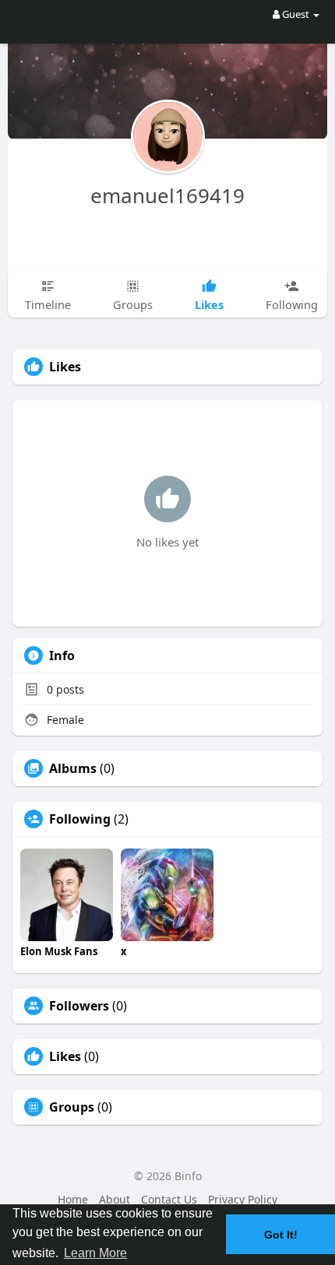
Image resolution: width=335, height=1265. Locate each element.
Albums (73, 768)
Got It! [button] (281, 1234)
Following (80, 819)
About (114, 1199)
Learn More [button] (95, 1253)
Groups (71, 1107)
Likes (65, 1056)
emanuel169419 (167, 195)
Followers (79, 1006)
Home (73, 1199)
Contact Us (169, 1199)
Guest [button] (296, 14)
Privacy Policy (242, 1199)
